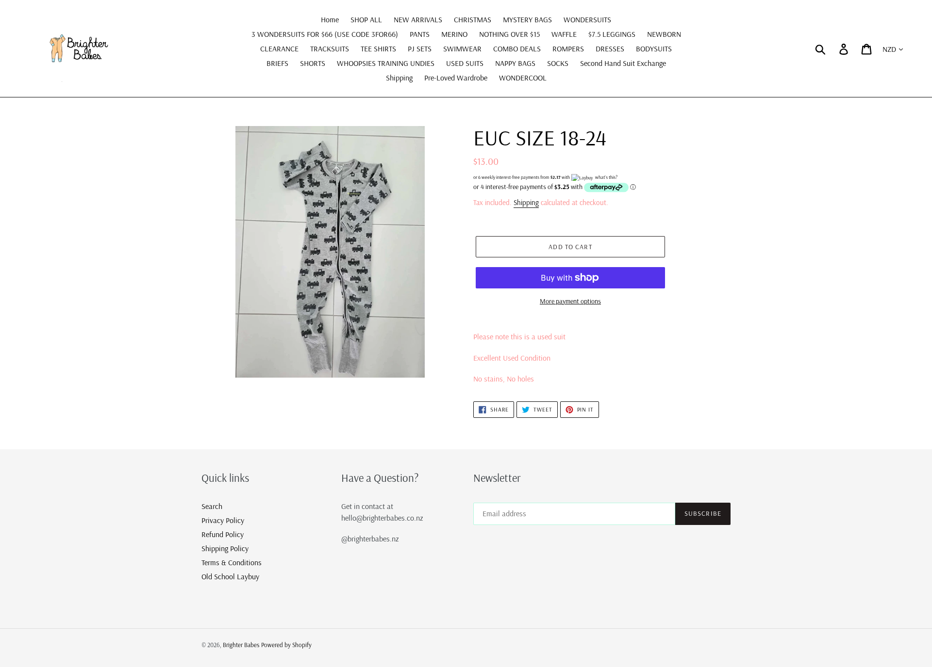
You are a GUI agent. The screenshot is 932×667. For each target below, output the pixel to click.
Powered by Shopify (286, 645)
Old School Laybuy (230, 576)
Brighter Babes (241, 645)
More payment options (570, 301)
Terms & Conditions (231, 562)
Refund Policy (222, 534)
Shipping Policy (225, 548)
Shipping (526, 202)
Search (211, 506)
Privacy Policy (222, 520)
